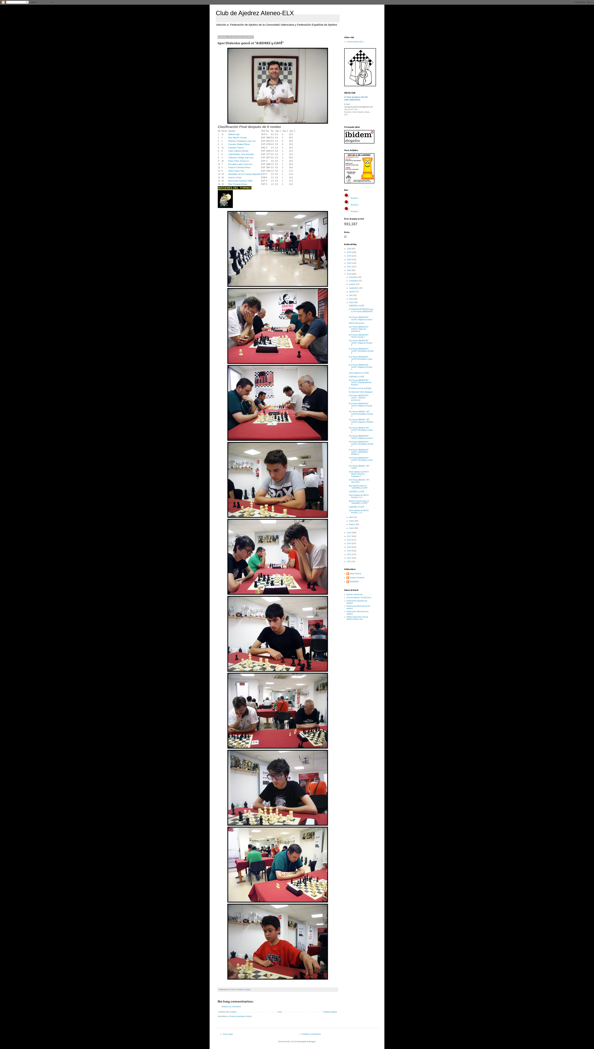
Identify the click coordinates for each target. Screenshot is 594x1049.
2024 (349, 256)
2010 (349, 561)
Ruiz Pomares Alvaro (237, 184)
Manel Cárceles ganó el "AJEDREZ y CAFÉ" (359, 502)
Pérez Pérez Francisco (238, 161)
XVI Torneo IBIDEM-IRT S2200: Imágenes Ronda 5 (360, 367)
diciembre (353, 277)
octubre (352, 284)
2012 (349, 554)
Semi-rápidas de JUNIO (359, 373)
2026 (349, 249)
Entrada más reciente (227, 1012)
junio (351, 299)
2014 (349, 547)
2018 (349, 533)
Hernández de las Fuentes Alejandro (244, 174)
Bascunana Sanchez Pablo (240, 181)
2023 (349, 259)
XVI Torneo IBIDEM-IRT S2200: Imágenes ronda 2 (361, 437)
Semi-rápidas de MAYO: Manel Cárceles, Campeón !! (359, 474)
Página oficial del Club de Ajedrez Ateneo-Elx (357, 618)
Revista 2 (355, 205)
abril (351, 517)
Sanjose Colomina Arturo (239, 167)
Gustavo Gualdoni (357, 578)
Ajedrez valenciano (354, 594)
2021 (349, 267)
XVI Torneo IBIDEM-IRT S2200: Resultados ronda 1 (361, 460)
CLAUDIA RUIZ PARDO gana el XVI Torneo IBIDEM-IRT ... (361, 311)
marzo (352, 521)
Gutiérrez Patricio (236, 147)
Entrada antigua (330, 1012)
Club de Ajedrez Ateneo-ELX (255, 13)
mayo (351, 302)
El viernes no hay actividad (360, 388)
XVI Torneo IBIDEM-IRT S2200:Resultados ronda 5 (360, 359)
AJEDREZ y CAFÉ (356, 306)
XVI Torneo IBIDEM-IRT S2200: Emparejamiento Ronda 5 (360, 382)
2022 (349, 263)
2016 (349, 540)
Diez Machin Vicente (237, 137)
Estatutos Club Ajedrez (311, 1034)
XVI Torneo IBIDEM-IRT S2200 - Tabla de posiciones (358, 397)
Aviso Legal (228, 1034)
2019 (349, 274)
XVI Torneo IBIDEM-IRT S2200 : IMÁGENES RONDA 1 (358, 452)
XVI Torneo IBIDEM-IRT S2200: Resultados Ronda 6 (361, 351)
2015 (349, 543)
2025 (349, 252)
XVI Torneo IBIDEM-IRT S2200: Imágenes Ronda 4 (360, 406)
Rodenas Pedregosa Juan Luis (242, 141)
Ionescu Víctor (234, 177)
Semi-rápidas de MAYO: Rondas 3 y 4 (359, 496)
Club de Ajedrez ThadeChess (358, 598)
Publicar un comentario (231, 1007)
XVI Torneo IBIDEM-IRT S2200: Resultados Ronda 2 (361, 444)
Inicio (280, 1012)
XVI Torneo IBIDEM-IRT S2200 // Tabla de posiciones (358, 329)
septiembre (354, 288)
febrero (352, 524)
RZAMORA (354, 582)
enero (352, 528)
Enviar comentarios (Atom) (241, 1016)
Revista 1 (355, 198)
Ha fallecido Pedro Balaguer (361, 392)
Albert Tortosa (355, 574)
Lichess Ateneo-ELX (355, 42)
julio (351, 295)
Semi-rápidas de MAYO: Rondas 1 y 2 (359, 511)
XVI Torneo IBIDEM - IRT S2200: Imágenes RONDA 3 (361, 422)
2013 (349, 551)
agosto (352, 292)
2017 (349, 536)
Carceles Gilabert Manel (239, 144)
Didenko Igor (234, 134)
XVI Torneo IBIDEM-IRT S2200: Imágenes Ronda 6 (360, 343)
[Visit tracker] (345, 237)
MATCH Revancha (356, 323)
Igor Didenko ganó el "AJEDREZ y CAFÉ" (358, 487)
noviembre (354, 281)
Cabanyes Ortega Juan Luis (240, 157)
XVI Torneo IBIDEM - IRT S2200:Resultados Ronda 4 (361, 414)
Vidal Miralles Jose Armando (241, 154)
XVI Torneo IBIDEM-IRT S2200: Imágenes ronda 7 (361, 318)
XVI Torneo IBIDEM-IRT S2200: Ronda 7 (358, 336)
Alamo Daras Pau (236, 171)
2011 (349, 558)
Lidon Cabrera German (238, 151)
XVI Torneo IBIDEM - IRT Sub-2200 (359, 481)
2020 (349, 270)
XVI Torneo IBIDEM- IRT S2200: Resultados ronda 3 (361, 430)
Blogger (312, 1041)
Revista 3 (355, 211)
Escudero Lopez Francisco (240, 164)
